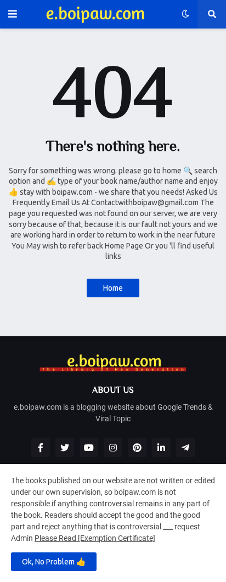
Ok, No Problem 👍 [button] (54, 561)
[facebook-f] (40, 447)
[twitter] (64, 447)
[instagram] (113, 447)
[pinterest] (137, 447)
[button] (12, 14)
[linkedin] (161, 447)
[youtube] (89, 447)
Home (113, 288)
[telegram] (185, 447)
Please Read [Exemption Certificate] (95, 538)
